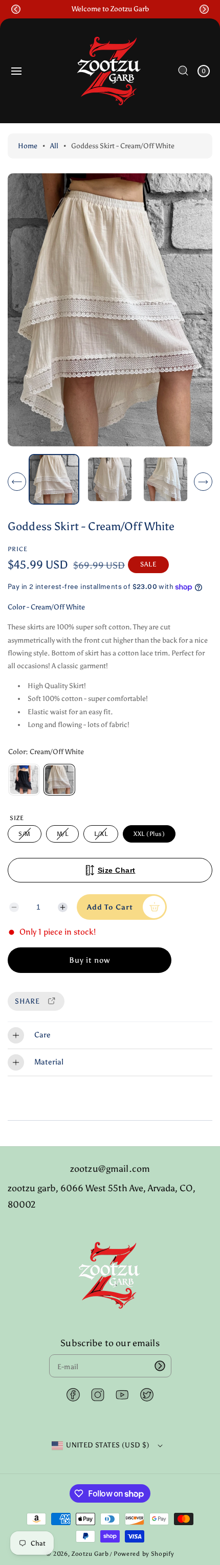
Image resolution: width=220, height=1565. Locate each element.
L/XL (102, 836)
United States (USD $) (107, 1445)
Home (27, 146)
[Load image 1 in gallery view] (54, 479)
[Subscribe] (160, 1365)
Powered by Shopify (144, 1553)
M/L (64, 836)
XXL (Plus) (149, 833)
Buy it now (89, 960)
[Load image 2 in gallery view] (110, 479)
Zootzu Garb (90, 1553)
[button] (15, 9)
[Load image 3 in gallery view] (165, 479)
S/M (26, 836)
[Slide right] (203, 481)
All (54, 146)
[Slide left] (17, 481)
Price (18, 549)
